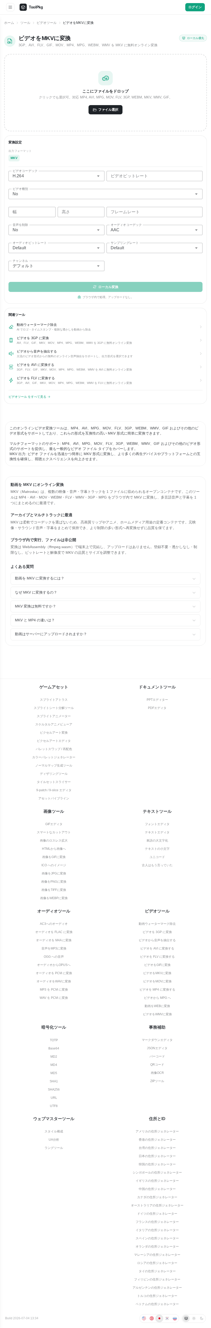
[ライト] (193, 1318)
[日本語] (159, 1318)
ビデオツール (47, 23)
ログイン (195, 7)
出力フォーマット (20, 150)
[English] (143, 1318)
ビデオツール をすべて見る (27, 397)
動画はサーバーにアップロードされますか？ (51, 634)
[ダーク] (201, 1318)
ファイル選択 (108, 110)
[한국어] (167, 1318)
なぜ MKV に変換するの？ (36, 592)
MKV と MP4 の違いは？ (35, 620)
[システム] (186, 1318)
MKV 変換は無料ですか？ (35, 606)
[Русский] (174, 1318)
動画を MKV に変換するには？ (39, 578)
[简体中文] (151, 1318)
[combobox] (56, 176)
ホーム (9, 23)
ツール (25, 23)
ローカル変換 (108, 287)
